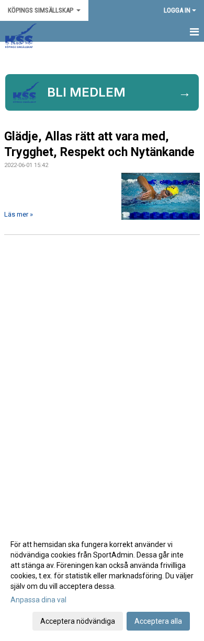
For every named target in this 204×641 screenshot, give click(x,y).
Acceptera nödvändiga (77, 621)
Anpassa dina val (38, 600)
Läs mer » (18, 214)
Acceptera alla (158, 621)
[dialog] (102, 582)
